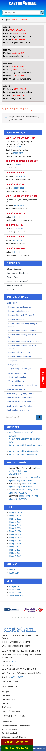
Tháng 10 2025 (15, 512)
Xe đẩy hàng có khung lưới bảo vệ (22, 385)
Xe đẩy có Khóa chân (17, 377)
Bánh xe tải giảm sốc (17, 319)
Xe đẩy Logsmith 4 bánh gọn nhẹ (23, 451)
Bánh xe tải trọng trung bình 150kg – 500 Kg (23, 346)
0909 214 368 (19, 33)
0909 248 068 (18, 95)
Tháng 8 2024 (15, 522)
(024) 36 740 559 (17, 30)
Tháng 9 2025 (15, 516)
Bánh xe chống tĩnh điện (18, 311)
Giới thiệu (6, 696)
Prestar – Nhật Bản (15, 285)
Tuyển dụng (7, 707)
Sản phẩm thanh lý (16, 360)
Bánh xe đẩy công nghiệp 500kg (20, 393)
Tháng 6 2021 (15, 550)
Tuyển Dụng (14, 573)
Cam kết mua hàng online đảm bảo (16, 725)
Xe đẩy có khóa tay (16, 381)
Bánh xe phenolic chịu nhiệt (19, 356)
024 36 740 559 (17, 677)
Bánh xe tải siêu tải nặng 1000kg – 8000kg (22, 324)
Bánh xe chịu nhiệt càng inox (20, 307)
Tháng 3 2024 (15, 531)
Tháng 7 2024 (15, 525)
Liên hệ (5, 703)
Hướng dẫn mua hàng (11, 711)
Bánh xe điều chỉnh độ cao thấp (21, 315)
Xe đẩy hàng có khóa (17, 373)
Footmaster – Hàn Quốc (17, 273)
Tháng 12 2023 (15, 534)
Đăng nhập (14, 586)
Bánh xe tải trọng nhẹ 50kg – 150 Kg (23, 341)
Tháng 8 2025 (15, 519)
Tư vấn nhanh (43, 378)
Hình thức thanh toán (10, 721)
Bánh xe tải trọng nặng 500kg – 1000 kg (23, 335)
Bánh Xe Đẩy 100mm (16, 389)
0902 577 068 (17, 240)
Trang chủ (6, 19)
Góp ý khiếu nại (8, 699)
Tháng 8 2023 (15, 540)
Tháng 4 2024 (15, 528)
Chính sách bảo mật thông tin (14, 737)
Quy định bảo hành (9, 733)
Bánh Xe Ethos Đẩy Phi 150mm (20, 406)
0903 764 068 (18, 39)
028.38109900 (17, 661)
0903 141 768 (19, 69)
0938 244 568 (18, 76)
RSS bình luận (15, 592)
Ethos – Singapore (15, 269)
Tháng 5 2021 (15, 553)
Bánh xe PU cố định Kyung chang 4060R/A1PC (24, 471)
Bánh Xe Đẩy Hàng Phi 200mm (20, 398)
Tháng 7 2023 (15, 543)
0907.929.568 (20, 176)
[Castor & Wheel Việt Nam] (23, 4)
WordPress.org (16, 596)
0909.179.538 (20, 89)
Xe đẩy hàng (12, 365)
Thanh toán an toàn (10, 729)
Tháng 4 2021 (15, 556)
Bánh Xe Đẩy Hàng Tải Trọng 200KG (22, 402)
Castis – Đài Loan (14, 289)
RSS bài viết (14, 589)
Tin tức (12, 569)
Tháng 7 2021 (15, 547)
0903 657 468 (19, 205)
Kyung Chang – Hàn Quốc (18, 281)
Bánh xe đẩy (12, 303)
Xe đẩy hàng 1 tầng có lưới (19, 369)
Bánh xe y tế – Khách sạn (19, 352)
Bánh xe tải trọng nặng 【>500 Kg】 (23, 330)
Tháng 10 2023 (15, 537)
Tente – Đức (12, 277)
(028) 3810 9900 (16, 66)
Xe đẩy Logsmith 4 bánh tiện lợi (23, 454)
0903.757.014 (18, 53)
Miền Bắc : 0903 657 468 (16, 741)
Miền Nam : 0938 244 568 (16, 748)
